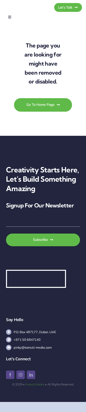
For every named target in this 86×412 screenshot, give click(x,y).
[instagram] (20, 375)
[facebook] (10, 375)
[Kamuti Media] (23, 4)
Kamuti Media (34, 384)
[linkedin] (31, 375)
